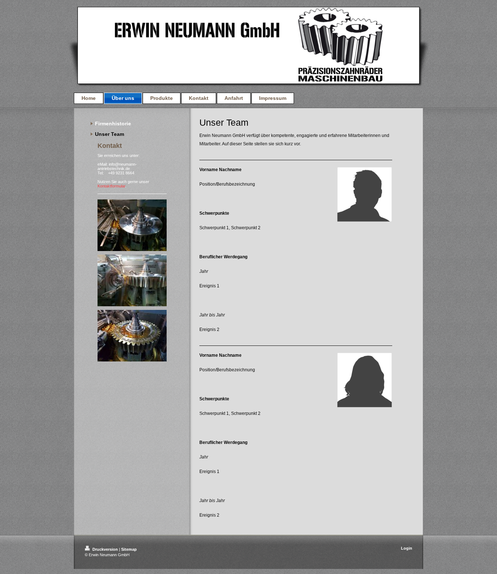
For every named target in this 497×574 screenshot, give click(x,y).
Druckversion (105, 549)
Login (406, 548)
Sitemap (129, 549)
